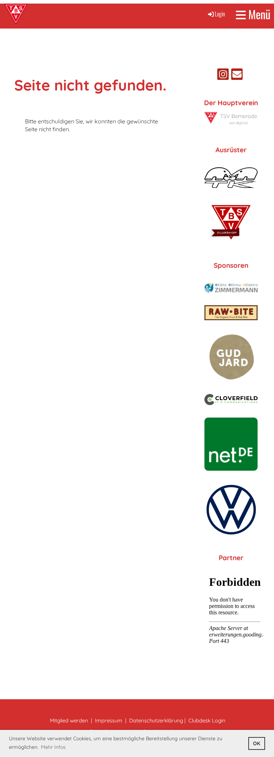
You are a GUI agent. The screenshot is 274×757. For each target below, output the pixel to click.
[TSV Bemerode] (231, 123)
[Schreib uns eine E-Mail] (237, 75)
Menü (258, 14)
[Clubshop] (231, 241)
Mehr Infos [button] (53, 747)
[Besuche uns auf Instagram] (223, 75)
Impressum (108, 720)
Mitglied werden (69, 720)
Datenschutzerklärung (156, 720)
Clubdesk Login (206, 720)
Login (220, 14)
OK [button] (256, 743)
